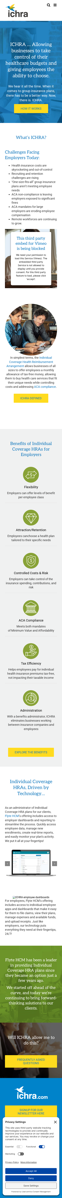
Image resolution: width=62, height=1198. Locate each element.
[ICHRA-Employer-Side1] (31, 863)
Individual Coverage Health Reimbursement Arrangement (29, 362)
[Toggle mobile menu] (55, 5)
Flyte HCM (12, 816)
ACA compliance (45, 386)
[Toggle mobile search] (48, 5)
